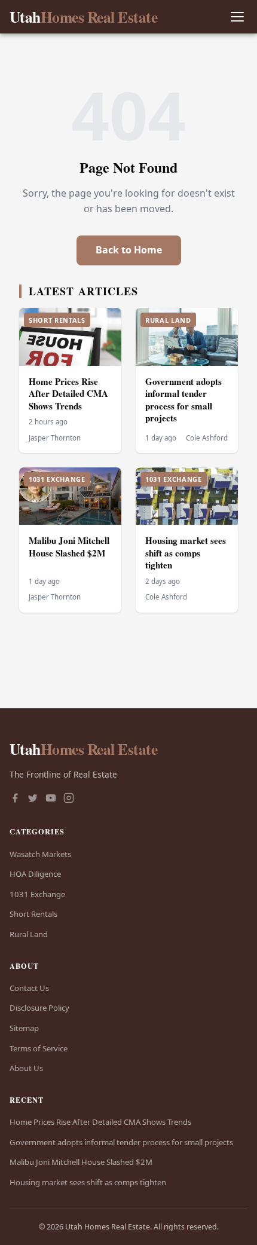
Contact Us (29, 988)
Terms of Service (39, 1048)
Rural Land (29, 934)
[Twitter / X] (32, 799)
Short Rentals (33, 913)
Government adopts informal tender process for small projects (183, 400)
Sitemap (24, 1028)
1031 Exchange (37, 894)
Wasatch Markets (40, 854)
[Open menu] (237, 17)
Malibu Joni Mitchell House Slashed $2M (69, 546)
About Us (26, 1068)
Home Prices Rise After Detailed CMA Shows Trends (68, 393)
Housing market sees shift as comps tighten (185, 552)
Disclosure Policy (39, 1007)
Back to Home (129, 249)
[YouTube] (50, 799)
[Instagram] (68, 799)
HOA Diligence (35, 873)
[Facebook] (15, 799)
